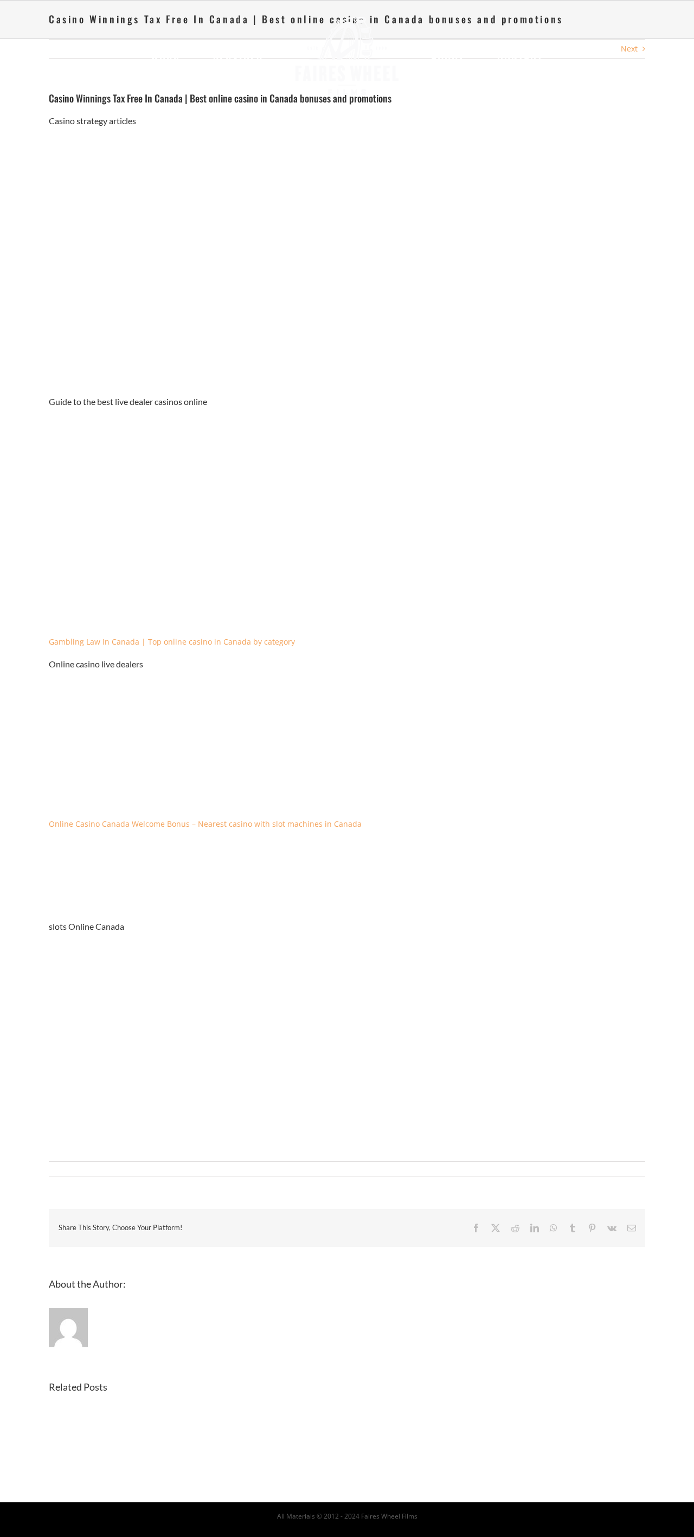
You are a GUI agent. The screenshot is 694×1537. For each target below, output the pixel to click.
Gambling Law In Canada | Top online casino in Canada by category (172, 641)
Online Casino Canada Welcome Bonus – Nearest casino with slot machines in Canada (205, 824)
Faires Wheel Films (389, 1516)
